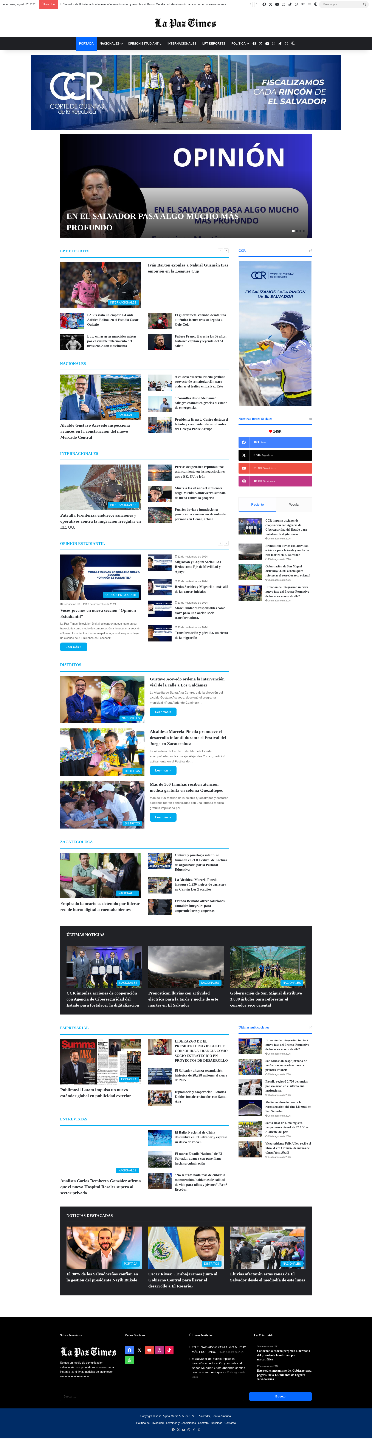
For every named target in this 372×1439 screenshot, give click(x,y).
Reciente (257, 504)
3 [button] (300, 231)
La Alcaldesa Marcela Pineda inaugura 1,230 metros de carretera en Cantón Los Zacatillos (200, 884)
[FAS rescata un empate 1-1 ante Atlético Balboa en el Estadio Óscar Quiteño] (72, 321)
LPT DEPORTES (213, 43)
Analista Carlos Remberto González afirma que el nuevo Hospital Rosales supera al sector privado (100, 1186)
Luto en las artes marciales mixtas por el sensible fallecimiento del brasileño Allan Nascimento (111, 341)
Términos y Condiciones (181, 1423)
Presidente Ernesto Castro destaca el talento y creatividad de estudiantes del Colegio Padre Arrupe (201, 424)
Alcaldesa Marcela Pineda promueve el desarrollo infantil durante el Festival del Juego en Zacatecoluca (188, 737)
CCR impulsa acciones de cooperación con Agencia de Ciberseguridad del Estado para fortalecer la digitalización (103, 999)
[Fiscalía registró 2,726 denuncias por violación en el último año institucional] (250, 1087)
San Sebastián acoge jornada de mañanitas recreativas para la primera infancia (286, 1065)
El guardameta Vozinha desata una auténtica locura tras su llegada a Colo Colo (200, 320)
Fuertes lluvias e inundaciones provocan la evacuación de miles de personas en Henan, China (200, 514)
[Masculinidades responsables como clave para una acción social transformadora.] (160, 609)
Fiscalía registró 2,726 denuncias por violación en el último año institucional (286, 1086)
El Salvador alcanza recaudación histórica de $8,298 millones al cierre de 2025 (201, 1075)
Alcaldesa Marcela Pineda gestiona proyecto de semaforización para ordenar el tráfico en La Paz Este (200, 381)
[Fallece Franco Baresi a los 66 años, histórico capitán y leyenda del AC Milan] (160, 342)
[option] (186, 186)
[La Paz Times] (186, 23)
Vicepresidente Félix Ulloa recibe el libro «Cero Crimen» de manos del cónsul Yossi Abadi (288, 1148)
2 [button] (297, 231)
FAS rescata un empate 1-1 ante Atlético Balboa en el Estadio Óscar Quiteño (112, 320)
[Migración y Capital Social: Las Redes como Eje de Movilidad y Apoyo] (160, 563)
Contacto (230, 1423)
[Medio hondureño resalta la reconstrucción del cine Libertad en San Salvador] (250, 1108)
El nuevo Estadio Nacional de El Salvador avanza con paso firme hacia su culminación (198, 1158)
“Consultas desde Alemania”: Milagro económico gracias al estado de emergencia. (201, 403)
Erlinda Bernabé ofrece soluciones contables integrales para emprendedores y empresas (200, 905)
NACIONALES (109, 43)
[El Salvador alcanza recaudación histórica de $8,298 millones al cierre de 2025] (160, 1076)
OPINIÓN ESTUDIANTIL (144, 43)
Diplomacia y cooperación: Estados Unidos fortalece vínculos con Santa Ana (200, 1096)
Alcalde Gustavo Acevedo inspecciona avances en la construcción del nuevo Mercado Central (118, 4)
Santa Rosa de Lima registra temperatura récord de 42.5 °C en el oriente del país (287, 1127)
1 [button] (293, 231)
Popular (294, 504)
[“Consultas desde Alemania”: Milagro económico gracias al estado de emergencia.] (160, 404)
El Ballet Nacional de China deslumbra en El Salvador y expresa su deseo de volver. (201, 1137)
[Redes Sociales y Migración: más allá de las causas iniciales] (160, 587)
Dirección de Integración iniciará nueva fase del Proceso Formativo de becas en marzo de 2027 (287, 592)
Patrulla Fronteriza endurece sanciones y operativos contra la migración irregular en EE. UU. (100, 521)
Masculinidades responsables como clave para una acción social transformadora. (200, 613)
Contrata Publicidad (210, 1423)
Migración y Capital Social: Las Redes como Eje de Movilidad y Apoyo (198, 566)
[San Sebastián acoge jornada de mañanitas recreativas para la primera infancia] (250, 1067)
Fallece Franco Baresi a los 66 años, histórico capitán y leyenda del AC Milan (200, 341)
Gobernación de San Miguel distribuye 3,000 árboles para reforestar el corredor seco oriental (287, 571)
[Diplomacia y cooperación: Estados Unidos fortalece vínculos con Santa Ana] (160, 1098)
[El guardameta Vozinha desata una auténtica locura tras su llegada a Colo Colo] (160, 321)
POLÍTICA (238, 43)
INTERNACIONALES (181, 43)
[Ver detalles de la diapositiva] (186, 92)
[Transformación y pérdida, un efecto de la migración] (160, 633)
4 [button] (304, 231)
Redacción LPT (73, 604)
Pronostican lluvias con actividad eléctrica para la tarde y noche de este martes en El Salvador (287, 550)
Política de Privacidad (150, 1423)
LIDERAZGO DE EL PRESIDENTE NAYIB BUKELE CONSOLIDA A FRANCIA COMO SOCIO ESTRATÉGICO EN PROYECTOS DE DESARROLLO (201, 1051)
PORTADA (86, 43)
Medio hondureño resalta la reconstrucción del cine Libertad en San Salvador (288, 1107)
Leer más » (74, 647)
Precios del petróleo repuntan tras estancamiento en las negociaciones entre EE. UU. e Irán (200, 471)
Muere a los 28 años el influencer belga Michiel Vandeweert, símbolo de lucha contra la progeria (200, 493)
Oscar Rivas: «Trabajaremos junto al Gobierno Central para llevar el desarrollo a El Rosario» (182, 1280)
